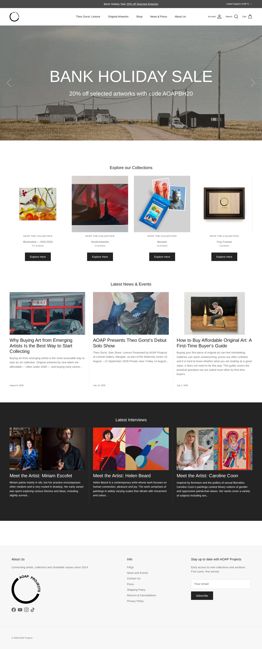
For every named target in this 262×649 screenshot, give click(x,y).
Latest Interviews (131, 419)
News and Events (137, 572)
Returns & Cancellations (141, 595)
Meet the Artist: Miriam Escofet (41, 475)
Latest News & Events (131, 284)
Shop (139, 16)
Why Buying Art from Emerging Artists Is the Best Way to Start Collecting (41, 346)
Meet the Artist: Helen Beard (122, 475)
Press (130, 584)
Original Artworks (118, 16)
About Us (180, 16)
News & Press (158, 16)
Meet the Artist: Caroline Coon (207, 475)
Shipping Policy (136, 589)
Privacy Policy (135, 601)
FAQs (130, 567)
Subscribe (202, 595)
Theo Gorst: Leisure (88, 16)
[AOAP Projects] (14, 16)
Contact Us (133, 578)
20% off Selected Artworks (142, 4)
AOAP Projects (26, 638)
